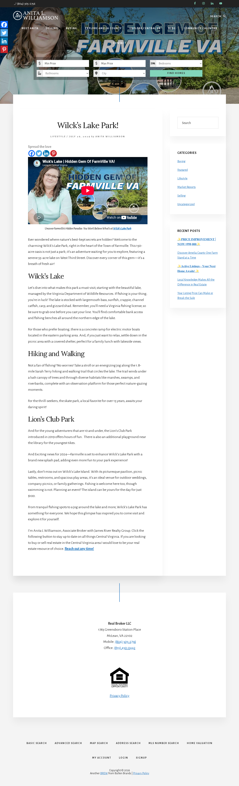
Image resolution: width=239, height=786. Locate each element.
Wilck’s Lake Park (122, 228)
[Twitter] (39, 153)
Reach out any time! (79, 549)
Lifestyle (58, 136)
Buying (181, 161)
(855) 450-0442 (124, 648)
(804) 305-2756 (26, 3)
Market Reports (186, 187)
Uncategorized (186, 204)
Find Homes (176, 73)
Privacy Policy (119, 696)
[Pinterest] (53, 153)
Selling (181, 195)
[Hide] (1, 56)
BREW (104, 773)
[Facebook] (31, 153)
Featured (182, 169)
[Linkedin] (46, 153)
